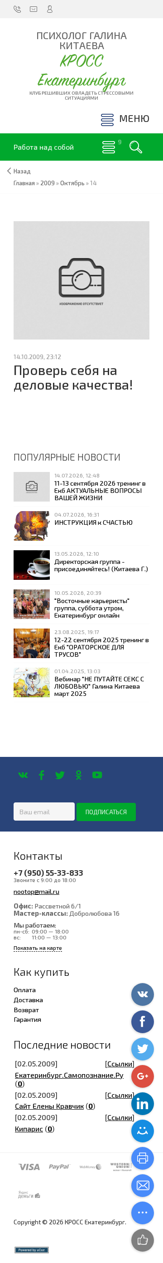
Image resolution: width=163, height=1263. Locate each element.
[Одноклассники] (78, 775)
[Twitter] (60, 775)
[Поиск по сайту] (135, 147)
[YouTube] (97, 775)
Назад (22, 171)
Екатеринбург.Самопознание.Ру (69, 1074)
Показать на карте (38, 948)
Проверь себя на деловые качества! (73, 377)
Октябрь (72, 183)
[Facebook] (41, 775)
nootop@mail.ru (36, 891)
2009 (47, 183)
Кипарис (29, 1128)
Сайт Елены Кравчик (49, 1105)
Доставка (28, 999)
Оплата (25, 989)
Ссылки (119, 1063)
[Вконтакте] (23, 775)
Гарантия (27, 1019)
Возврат (26, 1009)
